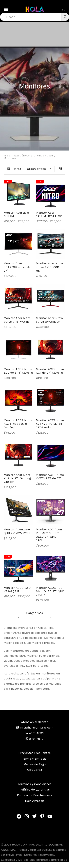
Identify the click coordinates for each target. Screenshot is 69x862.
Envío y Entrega (34, 758)
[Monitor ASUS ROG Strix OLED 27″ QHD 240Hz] (50, 568)
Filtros (16, 169)
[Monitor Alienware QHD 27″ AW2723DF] (18, 510)
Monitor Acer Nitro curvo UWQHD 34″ (49, 319)
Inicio (7, 155)
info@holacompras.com (37, 727)
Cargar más (34, 613)
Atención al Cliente (34, 722)
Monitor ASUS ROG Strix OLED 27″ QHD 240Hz (50, 591)
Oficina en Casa (43, 155)
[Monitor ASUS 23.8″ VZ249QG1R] (18, 568)
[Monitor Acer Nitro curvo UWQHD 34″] (50, 298)
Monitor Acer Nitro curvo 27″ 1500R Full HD (50, 267)
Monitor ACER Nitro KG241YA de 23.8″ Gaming (18, 423)
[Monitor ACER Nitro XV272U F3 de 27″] (50, 455)
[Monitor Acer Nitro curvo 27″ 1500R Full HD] (50, 244)
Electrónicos (22, 155)
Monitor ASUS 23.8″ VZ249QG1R (17, 589)
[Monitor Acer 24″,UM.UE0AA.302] (50, 193)
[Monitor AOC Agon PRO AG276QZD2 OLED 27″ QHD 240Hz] (50, 510)
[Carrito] (63, 9)
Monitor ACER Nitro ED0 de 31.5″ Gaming (18, 370)
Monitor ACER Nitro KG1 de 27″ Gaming (50, 370)
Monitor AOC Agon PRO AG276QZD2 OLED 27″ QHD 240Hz (49, 535)
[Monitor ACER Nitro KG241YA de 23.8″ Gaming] (18, 400)
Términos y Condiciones (34, 784)
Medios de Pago (35, 764)
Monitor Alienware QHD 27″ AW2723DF (17, 531)
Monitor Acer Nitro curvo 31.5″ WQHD (17, 319)
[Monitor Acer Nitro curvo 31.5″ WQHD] (18, 298)
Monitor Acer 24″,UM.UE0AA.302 (49, 214)
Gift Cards (34, 769)
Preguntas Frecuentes (34, 753)
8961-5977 (36, 739)
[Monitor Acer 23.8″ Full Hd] (18, 193)
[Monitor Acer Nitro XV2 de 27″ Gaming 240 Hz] (18, 455)
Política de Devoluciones (34, 795)
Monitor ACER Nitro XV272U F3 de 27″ (50, 476)
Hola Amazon (34, 801)
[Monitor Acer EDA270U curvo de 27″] (18, 244)
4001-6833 (36, 733)
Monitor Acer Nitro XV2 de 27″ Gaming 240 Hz (17, 478)
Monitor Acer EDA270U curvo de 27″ (17, 267)
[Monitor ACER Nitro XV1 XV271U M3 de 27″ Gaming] (50, 400)
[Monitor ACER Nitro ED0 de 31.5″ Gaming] (18, 349)
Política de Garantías (35, 789)
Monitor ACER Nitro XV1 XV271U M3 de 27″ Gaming (50, 423)
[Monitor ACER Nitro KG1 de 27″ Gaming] (50, 349)
